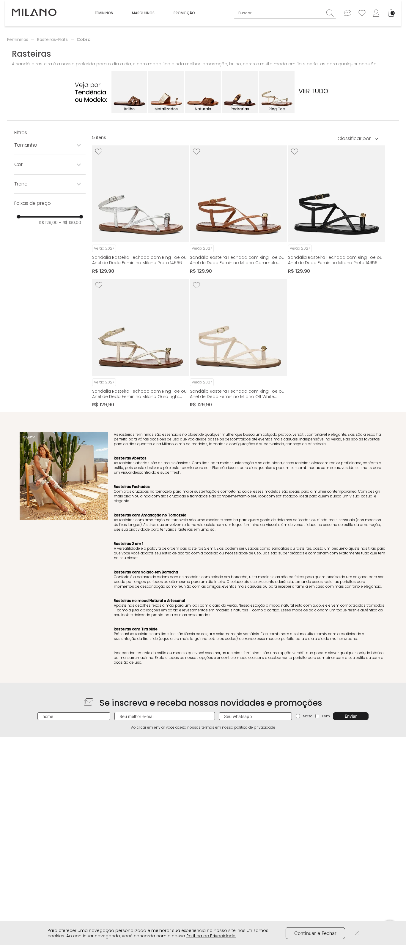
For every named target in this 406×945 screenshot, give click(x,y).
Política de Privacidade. (211, 936)
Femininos (17, 39)
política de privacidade (254, 727)
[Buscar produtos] (331, 12)
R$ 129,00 (48, 222)
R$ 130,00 (70, 222)
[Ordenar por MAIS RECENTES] (360, 138)
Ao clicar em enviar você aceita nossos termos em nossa (203, 727)
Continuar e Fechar (315, 933)
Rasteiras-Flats (52, 39)
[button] (50, 145)
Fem (326, 716)
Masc (307, 716)
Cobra (84, 39)
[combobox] (285, 13)
